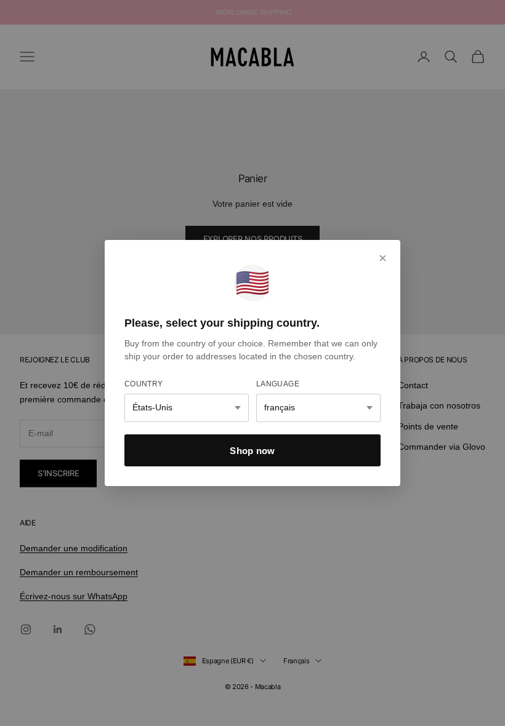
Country (143, 384)
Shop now (252, 450)
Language (277, 384)
